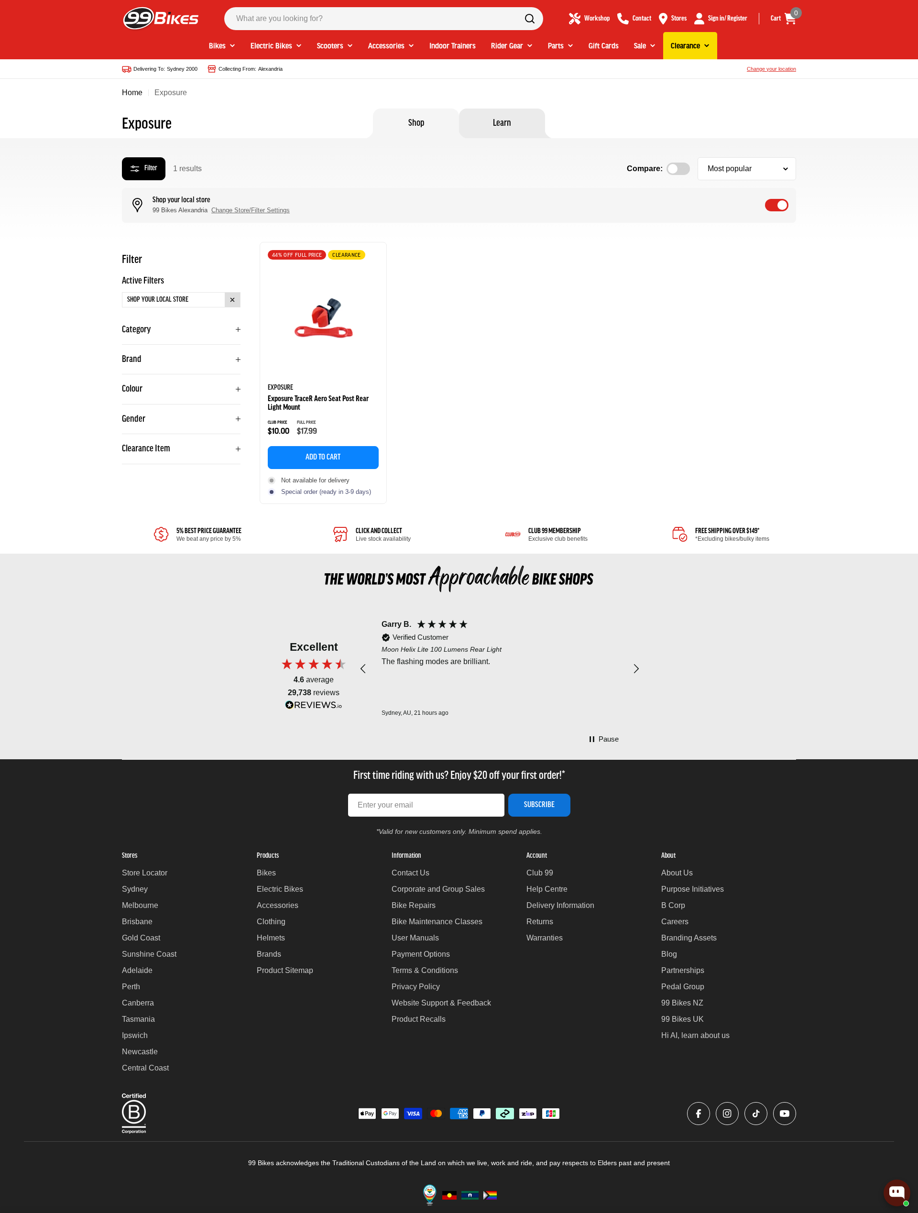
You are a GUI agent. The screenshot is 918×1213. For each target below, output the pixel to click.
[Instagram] (727, 1113)
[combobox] (383, 18)
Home (132, 92)
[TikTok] (755, 1113)
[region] (499, 669)
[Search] (530, 18)
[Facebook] (698, 1113)
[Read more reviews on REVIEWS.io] (313, 707)
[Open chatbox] (897, 1193)
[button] (363, 668)
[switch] (776, 205)
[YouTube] (784, 1113)
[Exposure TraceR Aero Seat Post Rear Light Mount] (323, 318)
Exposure (280, 388)
